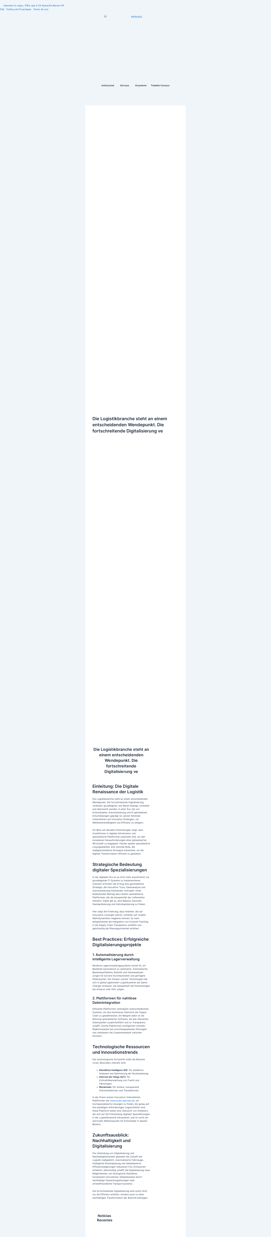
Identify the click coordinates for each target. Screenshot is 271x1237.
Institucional (107, 85)
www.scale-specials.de (122, 1100)
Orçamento (141, 85)
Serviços (124, 85)
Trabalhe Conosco (160, 85)
